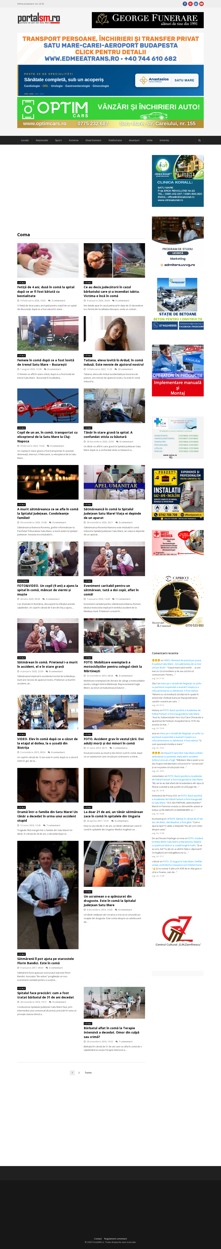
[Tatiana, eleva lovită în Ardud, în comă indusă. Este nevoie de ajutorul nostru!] (114, 333)
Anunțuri (134, 140)
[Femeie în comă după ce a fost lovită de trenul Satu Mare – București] (48, 333)
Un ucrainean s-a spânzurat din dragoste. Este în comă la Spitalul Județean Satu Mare (110, 900)
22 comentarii (125, 369)
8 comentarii (56, 671)
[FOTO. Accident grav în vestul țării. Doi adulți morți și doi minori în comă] (114, 712)
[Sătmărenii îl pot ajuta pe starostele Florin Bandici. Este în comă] (48, 895)
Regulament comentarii (115, 1238)
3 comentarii (56, 967)
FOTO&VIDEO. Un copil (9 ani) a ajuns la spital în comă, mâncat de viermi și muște (47, 590)
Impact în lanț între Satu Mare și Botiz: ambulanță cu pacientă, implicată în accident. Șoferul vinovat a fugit (177, 756)
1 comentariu (120, 747)
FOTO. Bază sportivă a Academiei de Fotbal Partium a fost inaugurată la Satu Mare (177, 799)
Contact (98, 1238)
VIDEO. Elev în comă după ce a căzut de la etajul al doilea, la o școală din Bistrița (47, 743)
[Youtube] (201, 4)
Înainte (88, 1072)
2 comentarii (58, 300)
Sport (58, 140)
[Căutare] (199, 140)
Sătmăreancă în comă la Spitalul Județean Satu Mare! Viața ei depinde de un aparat (112, 513)
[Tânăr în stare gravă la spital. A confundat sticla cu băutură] (114, 405)
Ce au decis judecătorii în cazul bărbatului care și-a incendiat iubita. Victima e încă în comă (112, 291)
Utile (149, 140)
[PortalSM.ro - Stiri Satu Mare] (38, 22)
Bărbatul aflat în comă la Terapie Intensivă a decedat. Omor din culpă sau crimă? (111, 1032)
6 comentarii (126, 441)
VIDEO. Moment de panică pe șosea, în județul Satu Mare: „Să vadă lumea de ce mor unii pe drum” (176, 664)
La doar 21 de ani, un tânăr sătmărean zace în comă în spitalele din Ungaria (113, 814)
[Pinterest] (190, 4)
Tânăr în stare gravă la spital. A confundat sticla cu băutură (108, 434)
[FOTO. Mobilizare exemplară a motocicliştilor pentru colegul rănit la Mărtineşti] (114, 635)
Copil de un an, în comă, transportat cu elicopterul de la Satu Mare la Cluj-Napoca (47, 436)
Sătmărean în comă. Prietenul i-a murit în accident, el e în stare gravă (47, 664)
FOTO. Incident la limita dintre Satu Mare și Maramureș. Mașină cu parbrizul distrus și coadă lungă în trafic (177, 842)
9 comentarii (59, 1001)
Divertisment (93, 140)
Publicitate (115, 140)
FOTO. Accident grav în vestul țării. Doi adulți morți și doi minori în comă (114, 741)
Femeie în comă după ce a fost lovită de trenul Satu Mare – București (45, 362)
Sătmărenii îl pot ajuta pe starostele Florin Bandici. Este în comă (45, 961)
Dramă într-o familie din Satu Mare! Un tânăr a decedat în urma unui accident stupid (47, 816)
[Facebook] (185, 4)
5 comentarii (122, 300)
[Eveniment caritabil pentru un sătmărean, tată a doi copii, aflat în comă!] (114, 559)
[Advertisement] (81, 188)
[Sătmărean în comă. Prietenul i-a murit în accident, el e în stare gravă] (48, 635)
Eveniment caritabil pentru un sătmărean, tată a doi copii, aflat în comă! (111, 590)
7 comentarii (53, 825)
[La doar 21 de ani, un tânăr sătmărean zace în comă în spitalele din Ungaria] (114, 785)
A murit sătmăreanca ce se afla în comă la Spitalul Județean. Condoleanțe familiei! (47, 513)
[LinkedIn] (196, 4)
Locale (25, 140)
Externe (73, 140)
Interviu (164, 140)
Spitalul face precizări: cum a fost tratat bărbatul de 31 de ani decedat (45, 995)
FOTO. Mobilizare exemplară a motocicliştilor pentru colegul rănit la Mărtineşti (113, 666)
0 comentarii (54, 369)
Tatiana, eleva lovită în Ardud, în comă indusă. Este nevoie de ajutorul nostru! (114, 362)
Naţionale (42, 140)
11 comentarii (123, 598)
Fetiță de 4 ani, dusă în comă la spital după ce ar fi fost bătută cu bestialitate (45, 291)
